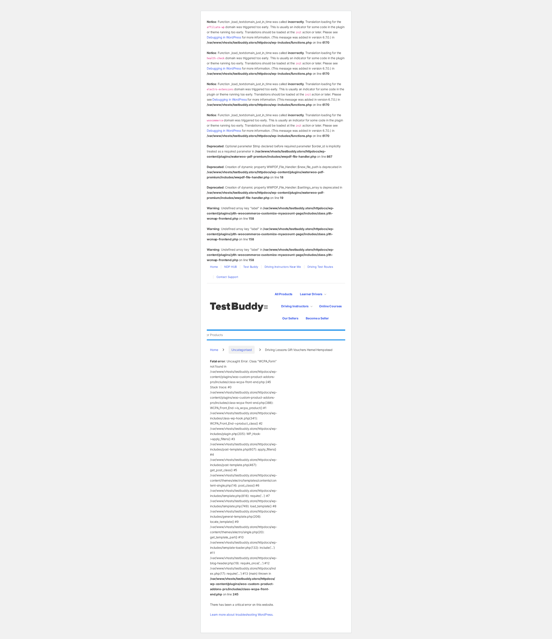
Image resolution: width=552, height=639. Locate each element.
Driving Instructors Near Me (283, 266)
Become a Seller (317, 318)
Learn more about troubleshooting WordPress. (241, 614)
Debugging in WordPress (224, 37)
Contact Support (227, 277)
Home (214, 266)
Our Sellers (290, 318)
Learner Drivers (311, 294)
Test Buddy (250, 266)
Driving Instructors (295, 306)
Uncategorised (241, 350)
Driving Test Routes (320, 266)
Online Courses (330, 306)
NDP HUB (230, 266)
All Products (283, 294)
